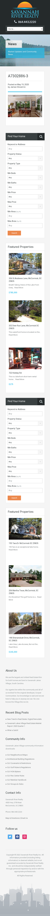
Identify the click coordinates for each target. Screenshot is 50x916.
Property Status (15, 154)
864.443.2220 (27, 22)
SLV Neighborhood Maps (17, 755)
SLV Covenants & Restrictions (19, 763)
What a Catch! (12, 730)
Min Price (12, 192)
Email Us (24, 818)
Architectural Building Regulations (20, 759)
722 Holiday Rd (15, 373)
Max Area (14, 221)
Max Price (12, 202)
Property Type (14, 163)
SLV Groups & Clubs (15, 784)
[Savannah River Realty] (25, 10)
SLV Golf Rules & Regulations (19, 767)
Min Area (14, 211)
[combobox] (25, 158)
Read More (18, 288)
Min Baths (12, 183)
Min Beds (12, 173)
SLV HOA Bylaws (14, 771)
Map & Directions (12, 818)
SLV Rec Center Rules (15, 776)
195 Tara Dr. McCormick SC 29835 (23, 543)
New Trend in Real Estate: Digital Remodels (24, 719)
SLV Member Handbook (16, 780)
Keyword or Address (16, 144)
